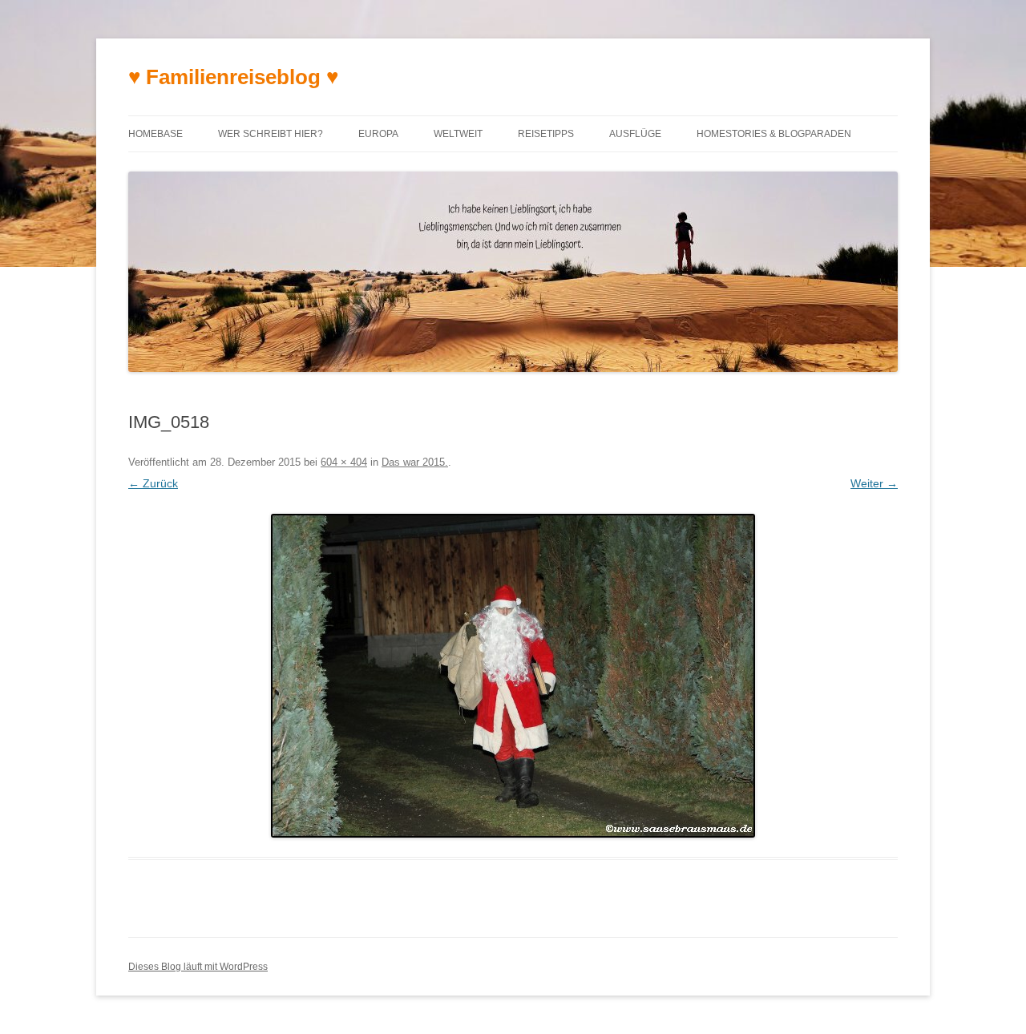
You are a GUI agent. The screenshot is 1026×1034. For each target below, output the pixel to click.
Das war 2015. (415, 462)
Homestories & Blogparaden (774, 133)
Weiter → (874, 483)
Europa (378, 133)
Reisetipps (546, 133)
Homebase (155, 133)
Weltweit (458, 133)
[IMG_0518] (513, 676)
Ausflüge (635, 133)
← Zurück (153, 483)
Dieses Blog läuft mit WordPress (198, 966)
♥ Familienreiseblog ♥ (233, 77)
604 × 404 (344, 462)
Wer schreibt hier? (270, 133)
